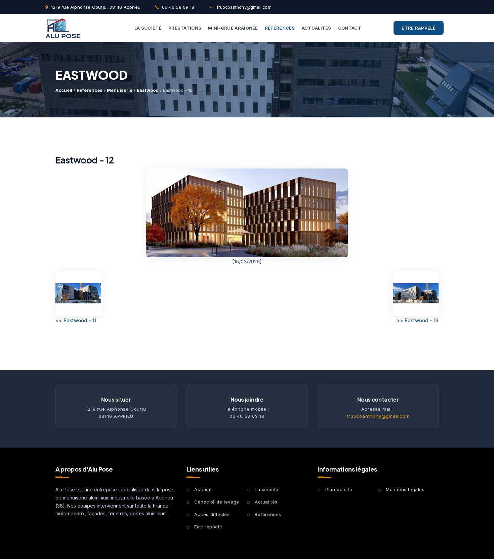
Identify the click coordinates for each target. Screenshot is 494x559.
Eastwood (148, 90)
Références (89, 90)
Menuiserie (119, 90)
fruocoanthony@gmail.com (244, 7)
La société (267, 489)
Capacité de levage (216, 502)
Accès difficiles (212, 514)
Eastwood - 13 (422, 320)
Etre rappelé (419, 28)
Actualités (266, 502)
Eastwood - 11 (80, 320)
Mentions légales (405, 489)
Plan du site (338, 489)
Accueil (63, 90)
